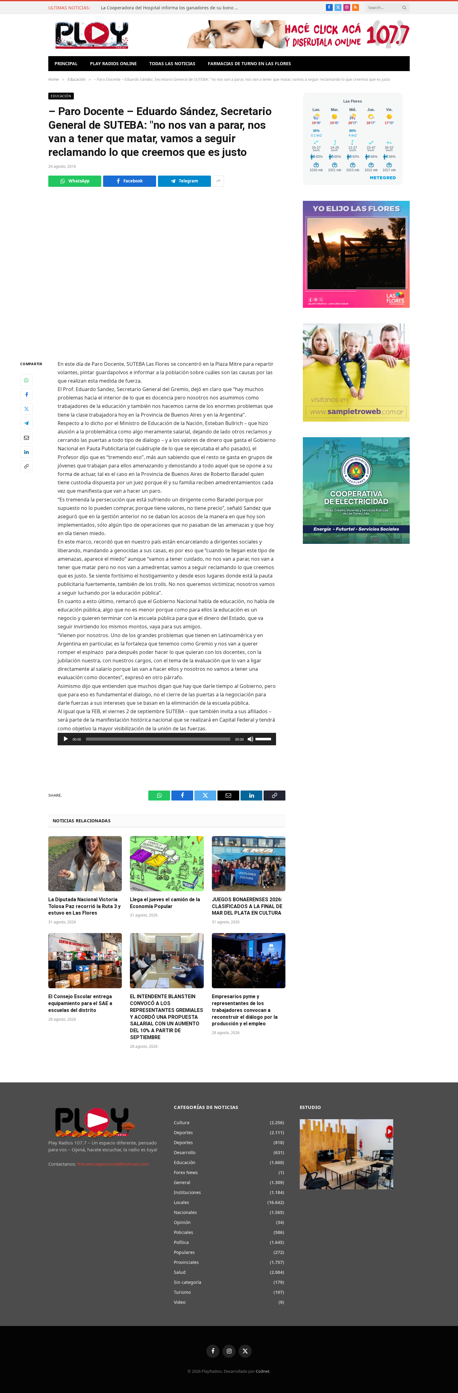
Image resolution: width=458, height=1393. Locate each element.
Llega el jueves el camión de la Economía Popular (165, 903)
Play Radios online (113, 63)
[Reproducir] (66, 739)
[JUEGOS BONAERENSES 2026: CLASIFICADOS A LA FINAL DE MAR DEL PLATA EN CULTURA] (248, 863)
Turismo (182, 1292)
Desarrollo (184, 1152)
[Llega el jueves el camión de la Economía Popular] (166, 863)
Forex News (186, 1172)
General (182, 1182)
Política (181, 1242)
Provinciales (186, 1262)
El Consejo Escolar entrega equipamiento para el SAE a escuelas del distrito (80, 1003)
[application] (167, 739)
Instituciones (187, 1192)
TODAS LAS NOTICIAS (172, 63)
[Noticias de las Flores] (91, 35)
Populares (184, 1252)
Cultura (181, 1122)
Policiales (183, 1232)
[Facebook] (26, 394)
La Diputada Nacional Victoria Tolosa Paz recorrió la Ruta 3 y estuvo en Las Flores (84, 906)
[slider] (264, 738)
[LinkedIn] (26, 452)
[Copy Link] (26, 466)
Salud (180, 1272)
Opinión (182, 1222)
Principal (66, 63)
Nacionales (185, 1212)
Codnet (263, 1371)
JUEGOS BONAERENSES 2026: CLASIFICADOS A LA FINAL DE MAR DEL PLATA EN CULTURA (247, 906)
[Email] (26, 437)
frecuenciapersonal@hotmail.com (113, 1164)
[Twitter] (26, 409)
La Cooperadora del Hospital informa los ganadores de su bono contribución (171, 8)
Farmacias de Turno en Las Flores (249, 63)
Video (179, 1302)
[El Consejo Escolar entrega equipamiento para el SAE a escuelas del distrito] (85, 960)
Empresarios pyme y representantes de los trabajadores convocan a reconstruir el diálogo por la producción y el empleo (245, 1010)
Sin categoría (187, 1282)
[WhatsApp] (26, 380)
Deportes (183, 1132)
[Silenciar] (250, 739)
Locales (181, 1202)
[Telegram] (26, 423)
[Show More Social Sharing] (218, 181)
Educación (61, 96)
